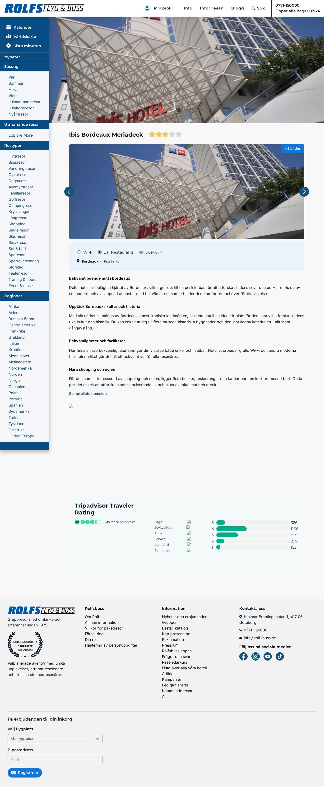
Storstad (16, 267)
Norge (14, 380)
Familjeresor (19, 193)
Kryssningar (19, 211)
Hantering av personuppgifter (111, 645)
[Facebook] (243, 656)
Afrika (14, 306)
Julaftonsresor (21, 108)
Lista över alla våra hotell (184, 668)
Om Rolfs (93, 616)
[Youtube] (268, 656)
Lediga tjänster (175, 685)
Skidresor (17, 236)
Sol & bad (17, 248)
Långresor (18, 217)
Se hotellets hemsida (88, 393)
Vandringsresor (22, 168)
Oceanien (17, 386)
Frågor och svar (176, 656)
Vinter (14, 95)
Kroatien (16, 349)
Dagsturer (17, 180)
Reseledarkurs (174, 662)
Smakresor (18, 242)
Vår (11, 77)
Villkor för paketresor (104, 628)
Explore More (21, 135)
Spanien (16, 405)
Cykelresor (18, 174)
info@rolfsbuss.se (260, 637)
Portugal (16, 399)
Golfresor (17, 199)
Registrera (28, 772)
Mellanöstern (20, 362)
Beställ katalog (175, 628)
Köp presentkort (176, 633)
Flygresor (17, 156)
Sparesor (17, 254)
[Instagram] (255, 656)
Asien (13, 312)
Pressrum (170, 645)
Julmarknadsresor (25, 101)
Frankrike (17, 331)
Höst (13, 89)
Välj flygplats (20, 729)
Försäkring (94, 633)
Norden (15, 374)
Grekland (17, 337)
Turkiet (15, 417)
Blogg (237, 8)
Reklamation (173, 639)
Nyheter (12, 57)
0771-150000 (255, 630)
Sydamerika (19, 411)
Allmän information (102, 622)
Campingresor (21, 205)
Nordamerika (20, 368)
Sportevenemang (24, 261)
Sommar (16, 83)
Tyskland (16, 423)
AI (164, 696)
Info (188, 8)
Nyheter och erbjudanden (184, 616)
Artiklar (168, 673)
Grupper (169, 622)
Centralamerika (22, 325)
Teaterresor (19, 273)
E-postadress (20, 750)
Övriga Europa (21, 436)
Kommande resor (177, 690)
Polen (14, 392)
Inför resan (212, 8)
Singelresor (19, 230)
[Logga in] (147, 8)
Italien (14, 343)
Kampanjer (171, 679)
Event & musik (21, 285)
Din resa (92, 639)
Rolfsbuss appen (177, 650)
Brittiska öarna (21, 318)
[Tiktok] (280, 656)
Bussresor (17, 162)
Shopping (17, 224)
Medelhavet (19, 355)
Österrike (17, 429)
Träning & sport (22, 279)
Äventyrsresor (21, 187)
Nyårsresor (18, 114)
